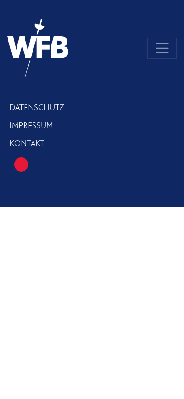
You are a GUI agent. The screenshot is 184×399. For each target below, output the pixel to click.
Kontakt (26, 143)
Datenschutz (36, 108)
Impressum (31, 125)
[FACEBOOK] (21, 164)
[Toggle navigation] (162, 48)
